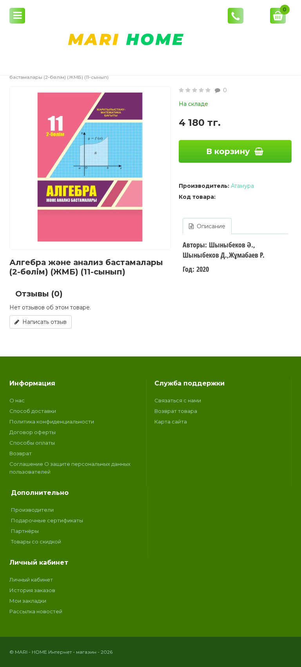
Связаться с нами (177, 400)
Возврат (20, 453)
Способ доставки (32, 411)
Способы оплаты (32, 443)
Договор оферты (32, 432)
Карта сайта (170, 421)
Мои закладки (27, 601)
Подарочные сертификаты (47, 520)
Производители (32, 510)
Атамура (242, 185)
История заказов (32, 590)
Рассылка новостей (35, 611)
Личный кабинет (31, 579)
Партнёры (25, 531)
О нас (17, 400)
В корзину (228, 151)
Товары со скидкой (36, 541)
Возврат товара (175, 411)
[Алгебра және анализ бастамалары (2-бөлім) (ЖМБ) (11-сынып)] (90, 167)
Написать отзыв (43, 321)
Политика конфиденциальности (51, 421)
